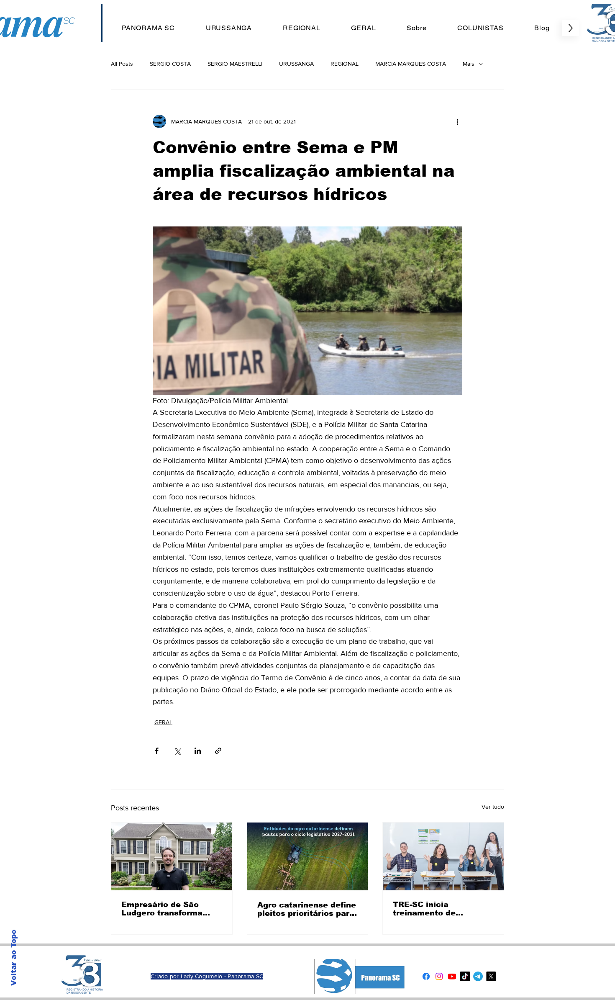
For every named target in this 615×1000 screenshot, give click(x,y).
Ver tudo (493, 806)
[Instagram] (439, 976)
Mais (468, 63)
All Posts (122, 63)
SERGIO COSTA (170, 63)
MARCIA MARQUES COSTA (410, 63)
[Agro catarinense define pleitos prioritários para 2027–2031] (307, 856)
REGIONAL (345, 63)
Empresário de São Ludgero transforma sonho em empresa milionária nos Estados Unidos (168, 908)
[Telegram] (478, 976)
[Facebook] (426, 976)
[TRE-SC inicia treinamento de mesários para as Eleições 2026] (443, 856)
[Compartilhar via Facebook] (157, 751)
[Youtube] (452, 976)
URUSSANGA (296, 63)
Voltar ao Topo (14, 958)
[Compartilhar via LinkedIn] (198, 751)
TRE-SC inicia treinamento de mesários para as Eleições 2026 (428, 908)
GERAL (163, 722)
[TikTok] (465, 976)
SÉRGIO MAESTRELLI (235, 63)
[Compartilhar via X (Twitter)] (177, 751)
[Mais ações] (457, 121)
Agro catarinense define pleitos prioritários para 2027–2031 (306, 909)
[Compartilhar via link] (218, 751)
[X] (491, 976)
